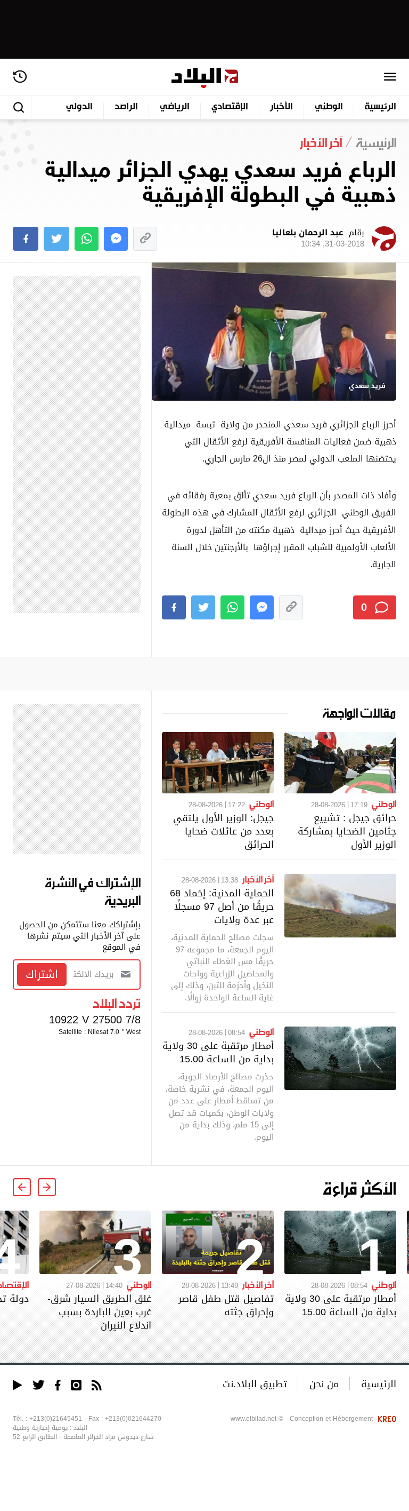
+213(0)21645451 (55, 1419)
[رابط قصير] (145, 239)
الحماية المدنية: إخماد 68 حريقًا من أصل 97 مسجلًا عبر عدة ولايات (222, 906)
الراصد (126, 107)
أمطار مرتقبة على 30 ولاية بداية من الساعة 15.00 (218, 1052)
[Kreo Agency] (385, 1419)
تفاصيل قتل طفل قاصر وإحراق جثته (226, 1305)
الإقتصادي (229, 107)
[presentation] (47, 1187)
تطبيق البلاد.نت (255, 1384)
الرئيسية (380, 107)
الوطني (329, 107)
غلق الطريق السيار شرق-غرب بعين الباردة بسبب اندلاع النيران (99, 1312)
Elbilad (204, 78)
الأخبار (281, 107)
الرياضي (175, 107)
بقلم (318, 238)
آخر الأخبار (258, 879)
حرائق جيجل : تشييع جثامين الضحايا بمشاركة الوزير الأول (347, 831)
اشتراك (42, 974)
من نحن (324, 1384)
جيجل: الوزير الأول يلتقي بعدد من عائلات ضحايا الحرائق (223, 831)
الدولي (79, 107)
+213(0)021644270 (133, 1419)
